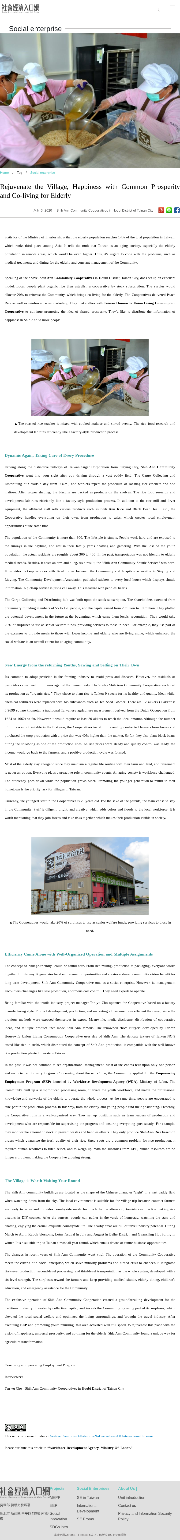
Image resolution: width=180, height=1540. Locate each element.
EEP (53, 1506)
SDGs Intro (59, 1527)
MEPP (55, 1498)
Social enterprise (42, 172)
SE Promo (85, 1519)
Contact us (127, 1506)
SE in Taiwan (88, 1498)
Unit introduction (131, 1498)
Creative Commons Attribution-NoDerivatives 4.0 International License (101, 1436)
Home (4, 172)
